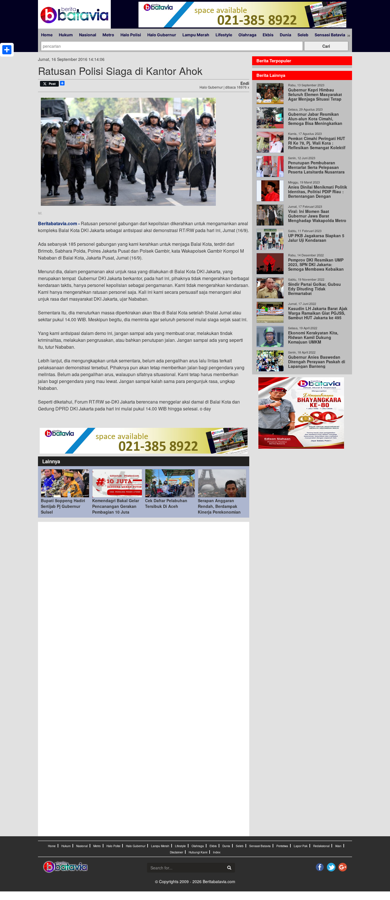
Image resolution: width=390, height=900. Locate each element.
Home (47, 34)
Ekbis (268, 34)
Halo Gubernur (161, 34)
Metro (108, 34)
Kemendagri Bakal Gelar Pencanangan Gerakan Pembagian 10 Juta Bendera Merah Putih (115, 509)
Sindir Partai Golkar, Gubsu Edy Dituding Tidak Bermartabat (314, 288)
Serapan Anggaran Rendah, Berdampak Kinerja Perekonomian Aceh (219, 509)
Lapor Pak (300, 846)
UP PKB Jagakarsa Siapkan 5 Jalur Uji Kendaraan (316, 238)
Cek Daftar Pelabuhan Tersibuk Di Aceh (166, 503)
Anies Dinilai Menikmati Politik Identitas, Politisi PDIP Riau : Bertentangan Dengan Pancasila (317, 193)
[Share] (7, 49)
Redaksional (321, 846)
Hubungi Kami (198, 852)
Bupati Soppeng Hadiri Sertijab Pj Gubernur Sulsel (63, 506)
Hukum (66, 34)
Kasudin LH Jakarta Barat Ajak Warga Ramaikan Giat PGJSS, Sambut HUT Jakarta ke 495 (317, 313)
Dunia (285, 34)
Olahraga (247, 34)
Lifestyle (224, 34)
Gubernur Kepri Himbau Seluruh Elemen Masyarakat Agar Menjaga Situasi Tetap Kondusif (315, 96)
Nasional (87, 34)
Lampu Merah (195, 34)
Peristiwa (282, 846)
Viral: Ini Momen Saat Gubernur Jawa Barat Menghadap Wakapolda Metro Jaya (317, 218)
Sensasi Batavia (330, 34)
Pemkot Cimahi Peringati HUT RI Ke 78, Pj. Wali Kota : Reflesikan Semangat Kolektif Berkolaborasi (316, 145)
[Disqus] (143, 601)
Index (216, 852)
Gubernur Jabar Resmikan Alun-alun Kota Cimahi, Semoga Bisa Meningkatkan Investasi (315, 121)
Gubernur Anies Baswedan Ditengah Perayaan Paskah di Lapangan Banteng (316, 361)
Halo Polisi (130, 34)
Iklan (338, 846)
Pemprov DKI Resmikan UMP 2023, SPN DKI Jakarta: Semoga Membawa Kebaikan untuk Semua (316, 266)
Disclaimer (176, 852)
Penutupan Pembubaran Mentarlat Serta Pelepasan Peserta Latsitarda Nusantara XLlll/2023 (316, 169)
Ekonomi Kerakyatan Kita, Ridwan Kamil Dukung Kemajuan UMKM (313, 337)
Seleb (302, 34)
